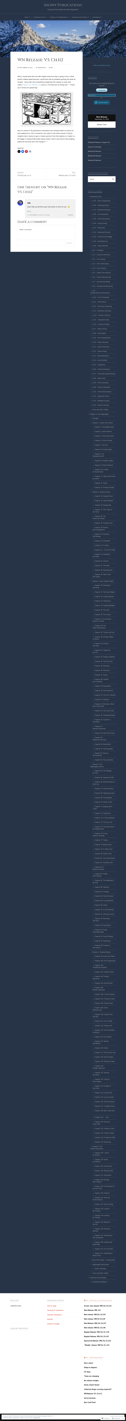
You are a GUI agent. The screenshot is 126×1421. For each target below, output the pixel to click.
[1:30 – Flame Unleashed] (101, 387)
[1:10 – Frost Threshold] (101, 297)
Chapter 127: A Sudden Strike (105, 1106)
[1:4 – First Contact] (99, 268)
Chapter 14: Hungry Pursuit (104, 496)
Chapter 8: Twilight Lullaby (104, 461)
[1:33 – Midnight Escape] (101, 401)
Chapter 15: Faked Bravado (104, 501)
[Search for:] (102, 179)
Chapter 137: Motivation (103, 1175)
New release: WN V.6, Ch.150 (95, 1314)
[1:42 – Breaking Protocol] (101, 232)
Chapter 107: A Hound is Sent (105, 999)
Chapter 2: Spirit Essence (103, 431)
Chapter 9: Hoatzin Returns (104, 465)
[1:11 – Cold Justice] (99, 302)
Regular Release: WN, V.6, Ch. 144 (96, 1332)
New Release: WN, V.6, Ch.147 (95, 1323)
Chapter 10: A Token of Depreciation (100, 471)
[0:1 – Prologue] (98, 250)
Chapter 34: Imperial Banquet (105, 605)
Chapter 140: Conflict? (102, 1193)
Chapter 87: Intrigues (102, 892)
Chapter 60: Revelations (103, 744)
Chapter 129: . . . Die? (102, 1117)
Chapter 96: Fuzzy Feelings (104, 936)
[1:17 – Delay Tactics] (100, 329)
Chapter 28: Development (103, 570)
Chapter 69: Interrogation (103, 798)
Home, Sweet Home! (91, 1385)
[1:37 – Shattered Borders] (102, 210)
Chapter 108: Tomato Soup (104, 1003)
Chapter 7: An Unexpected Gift (98, 455)
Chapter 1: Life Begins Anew (104, 427)
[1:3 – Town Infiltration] (101, 264)
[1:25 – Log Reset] (99, 365)
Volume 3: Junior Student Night (103, 581)
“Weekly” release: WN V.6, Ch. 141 (96, 1345)
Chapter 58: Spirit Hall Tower (105, 733)
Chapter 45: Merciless (102, 666)
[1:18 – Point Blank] (99, 333)
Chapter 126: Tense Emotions (105, 1102)
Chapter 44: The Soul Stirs (104, 661)
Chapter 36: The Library (103, 614)
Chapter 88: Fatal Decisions (104, 896)
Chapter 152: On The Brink (104, 1249)
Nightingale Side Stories (101, 1264)
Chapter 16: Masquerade (103, 505)
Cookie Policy (36, 1417)
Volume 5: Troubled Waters (102, 952)
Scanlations (96, 17)
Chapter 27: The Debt (102, 565)
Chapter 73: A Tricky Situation (105, 818)
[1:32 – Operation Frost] (101, 396)
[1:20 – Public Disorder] (100, 342)
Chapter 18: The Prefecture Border (99, 517)
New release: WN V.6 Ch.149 (94, 1319)
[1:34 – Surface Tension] (101, 405)
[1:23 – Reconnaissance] (101, 356)
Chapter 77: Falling (101, 840)
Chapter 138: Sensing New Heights (101, 1181)
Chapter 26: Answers (102, 561)
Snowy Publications (63, 5)
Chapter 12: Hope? (101, 483)
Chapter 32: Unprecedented (104, 597)
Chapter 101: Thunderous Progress (100, 966)
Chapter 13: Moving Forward (104, 487)
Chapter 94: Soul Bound (103, 925)
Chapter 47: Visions (101, 675)
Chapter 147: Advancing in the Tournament (102, 1236)
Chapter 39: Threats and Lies (104, 632)
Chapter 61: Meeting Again (104, 749)
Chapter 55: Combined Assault (105, 715)
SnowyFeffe (42, 67)
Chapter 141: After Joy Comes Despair (101, 1199)
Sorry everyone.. (90, 1398)
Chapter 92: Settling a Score (104, 914)
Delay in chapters (90, 1367)
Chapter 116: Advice (101, 1048)
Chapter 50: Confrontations (104, 691)
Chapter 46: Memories (102, 670)
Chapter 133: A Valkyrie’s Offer (105, 1137)
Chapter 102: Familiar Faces (104, 972)
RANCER (50, 1319)
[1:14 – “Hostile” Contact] (101, 315)
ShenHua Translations (54, 1315)
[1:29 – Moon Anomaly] (29, 25)
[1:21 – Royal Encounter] (101, 347)
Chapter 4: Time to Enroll (103, 440)
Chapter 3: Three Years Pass (104, 436)
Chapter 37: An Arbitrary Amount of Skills (102, 620)
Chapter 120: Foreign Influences (99, 1067)
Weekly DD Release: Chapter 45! (99, 142)
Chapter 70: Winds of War (103, 802)
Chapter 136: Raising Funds (104, 1171)
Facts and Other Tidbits (100, 410)
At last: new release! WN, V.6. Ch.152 (98, 1306)
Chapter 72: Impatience (103, 813)
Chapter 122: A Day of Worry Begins (101, 1080)
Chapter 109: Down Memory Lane (100, 1009)
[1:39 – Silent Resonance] (101, 219)
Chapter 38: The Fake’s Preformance (99, 627)
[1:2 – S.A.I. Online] (99, 259)
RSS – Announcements (94, 1357)
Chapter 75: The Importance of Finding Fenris (103, 828)
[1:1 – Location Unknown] (101, 255)
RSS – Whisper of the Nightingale (99, 1300)
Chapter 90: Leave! (101, 905)
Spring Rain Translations (55, 1310)
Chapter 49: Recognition (103, 686)
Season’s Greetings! (95, 147)
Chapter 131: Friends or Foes (104, 1128)
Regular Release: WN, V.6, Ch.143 (96, 1336)
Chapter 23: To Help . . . (103, 545)
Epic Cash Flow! (90, 1402)
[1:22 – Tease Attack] (100, 351)
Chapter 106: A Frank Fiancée (104, 994)
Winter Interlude (100, 1269)
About (26, 17)
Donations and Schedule (79, 17)
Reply (71, 215)
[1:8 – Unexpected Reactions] (103, 286)
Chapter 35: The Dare (102, 610)
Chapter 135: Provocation (103, 1166)
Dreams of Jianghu (53, 1324)
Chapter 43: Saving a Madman (105, 657)
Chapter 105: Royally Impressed (99, 989)
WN (52, 67)
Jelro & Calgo (51, 1306)
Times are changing (91, 1376)
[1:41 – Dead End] (99, 228)
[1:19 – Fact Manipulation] (101, 338)
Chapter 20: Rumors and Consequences (100, 528)
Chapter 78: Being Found (103, 845)
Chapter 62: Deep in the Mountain (100, 754)
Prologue (95, 418)
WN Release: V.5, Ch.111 (93, 1394)
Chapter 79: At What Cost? (104, 849)
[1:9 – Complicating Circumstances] (100, 292)
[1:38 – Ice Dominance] (100, 214)
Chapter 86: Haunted (102, 887)
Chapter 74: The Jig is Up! (103, 822)
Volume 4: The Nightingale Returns (97, 765)
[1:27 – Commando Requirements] (104, 374)
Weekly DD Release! (94, 151)
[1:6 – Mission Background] (102, 277)
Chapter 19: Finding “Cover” (104, 523)
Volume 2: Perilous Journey (101, 492)
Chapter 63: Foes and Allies (104, 760)
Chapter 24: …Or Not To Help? (105, 550)
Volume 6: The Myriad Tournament (96, 1147)
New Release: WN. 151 (92, 1310)
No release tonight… (92, 1380)
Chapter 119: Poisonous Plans (105, 1061)
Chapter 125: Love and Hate (104, 1097)
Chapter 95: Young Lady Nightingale (100, 931)
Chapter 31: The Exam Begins (105, 592)
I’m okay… (88, 1372)
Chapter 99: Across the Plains (105, 956)
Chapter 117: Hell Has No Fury (105, 1052)
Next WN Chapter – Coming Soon (104, 1260)
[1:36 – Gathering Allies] (101, 205)
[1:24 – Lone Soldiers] (100, 360)
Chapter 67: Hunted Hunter (104, 789)
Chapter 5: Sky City (101, 445)
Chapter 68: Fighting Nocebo (104, 793)
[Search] (113, 179)
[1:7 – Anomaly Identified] (101, 282)
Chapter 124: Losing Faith (103, 1093)
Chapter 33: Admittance (103, 601)
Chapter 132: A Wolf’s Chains (104, 1133)
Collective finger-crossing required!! (98, 1389)
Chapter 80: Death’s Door (103, 854)
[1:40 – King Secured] (100, 223)
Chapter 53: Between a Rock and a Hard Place (103, 705)
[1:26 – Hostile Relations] (101, 369)
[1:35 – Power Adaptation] (101, 201)
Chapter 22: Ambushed (102, 541)
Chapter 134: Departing (103, 1142)
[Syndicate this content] (84, 1300)
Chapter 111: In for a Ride (103, 1021)
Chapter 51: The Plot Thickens (105, 695)
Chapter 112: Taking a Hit (31, 85)
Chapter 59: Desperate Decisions (99, 738)
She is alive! (88, 1363)
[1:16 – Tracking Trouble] (101, 324)
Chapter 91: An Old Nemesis (104, 910)
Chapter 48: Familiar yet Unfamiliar (100, 680)
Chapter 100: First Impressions (105, 961)
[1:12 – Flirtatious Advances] (102, 306)
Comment (69, 243)
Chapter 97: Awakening (102, 941)
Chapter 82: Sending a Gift (104, 862)
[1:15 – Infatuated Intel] (101, 320)
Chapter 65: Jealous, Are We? (104, 777)
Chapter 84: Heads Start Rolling (100, 875)
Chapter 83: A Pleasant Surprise (98, 868)
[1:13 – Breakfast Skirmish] (102, 311)
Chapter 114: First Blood (103, 1037)
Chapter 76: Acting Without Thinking (100, 834)
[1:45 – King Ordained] (100, 246)
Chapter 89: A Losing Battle (104, 901)
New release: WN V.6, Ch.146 (95, 1328)
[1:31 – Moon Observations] (102, 392)
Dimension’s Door (39, 17)
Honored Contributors (100, 1282)
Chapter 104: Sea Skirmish (104, 983)
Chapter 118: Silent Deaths (104, 1057)
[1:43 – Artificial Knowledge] (102, 237)
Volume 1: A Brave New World (103, 423)
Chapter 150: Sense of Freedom (100, 1161)
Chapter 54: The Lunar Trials (104, 711)
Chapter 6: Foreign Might (103, 449)
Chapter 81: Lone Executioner (105, 858)
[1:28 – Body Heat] (99, 378)
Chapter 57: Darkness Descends (99, 727)
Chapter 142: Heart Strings (104, 1204)
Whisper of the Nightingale (58, 17)
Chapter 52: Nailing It (102, 699)
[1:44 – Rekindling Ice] (100, 241)
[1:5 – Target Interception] (102, 273)
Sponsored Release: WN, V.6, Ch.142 (97, 1341)
